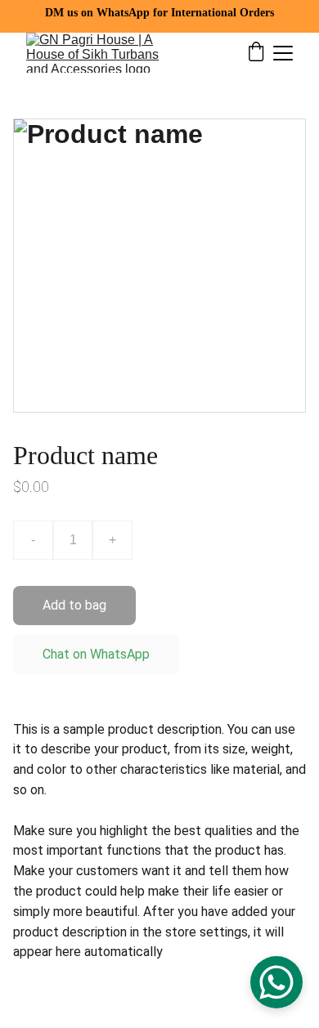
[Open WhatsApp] (276, 982)
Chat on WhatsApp (96, 654)
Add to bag (74, 605)
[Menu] (283, 53)
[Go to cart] (256, 53)
